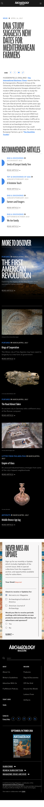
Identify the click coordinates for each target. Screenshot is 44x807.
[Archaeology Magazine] (22, 652)
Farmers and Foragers (15, 202)
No (10, 628)
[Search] (4, 658)
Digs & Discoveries (30, 677)
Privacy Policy (6, 719)
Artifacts (26, 700)
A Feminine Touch (14, 183)
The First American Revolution (16, 269)
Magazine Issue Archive (14, 774)
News (5, 18)
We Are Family (13, 221)
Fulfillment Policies (10, 689)
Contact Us (5, 716)
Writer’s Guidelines (10, 677)
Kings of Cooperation (10, 347)
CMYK (23, 791)
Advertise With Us (10, 683)
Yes (10, 624)
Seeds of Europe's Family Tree (19, 164)
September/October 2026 (22, 731)
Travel (5, 705)
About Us (6, 672)
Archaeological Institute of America (19, 600)
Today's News (7, 699)
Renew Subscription (13, 770)
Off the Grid (28, 683)
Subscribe (8, 766)
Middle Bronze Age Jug (11, 520)
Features (27, 672)
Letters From (28, 694)
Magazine (18, 595)
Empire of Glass (8, 463)
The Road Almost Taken (11, 404)
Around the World (30, 689)
